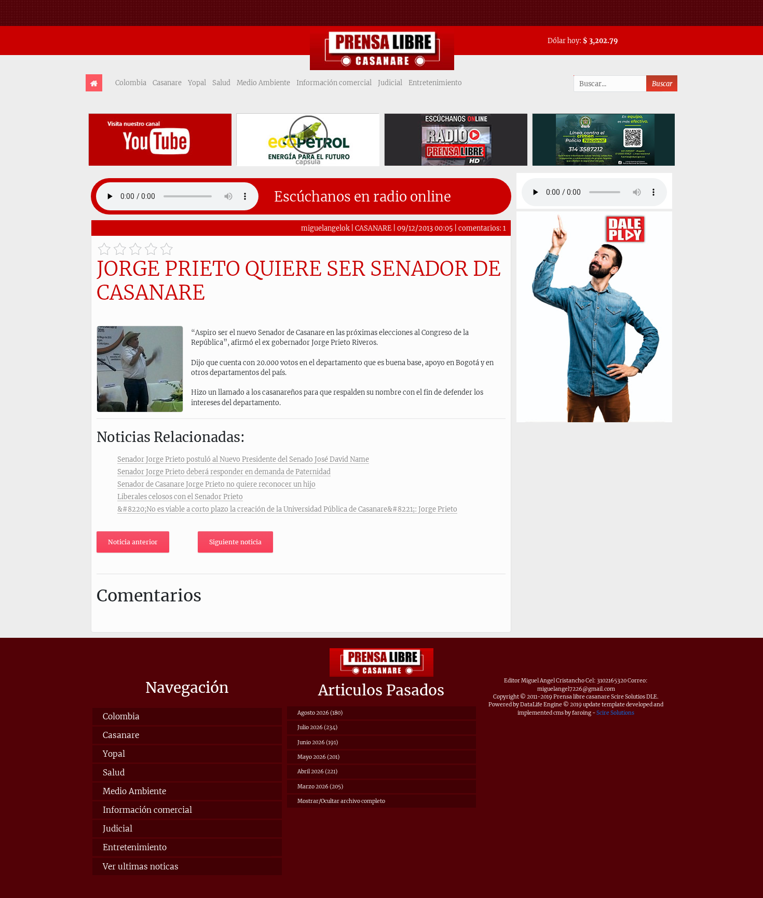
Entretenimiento (435, 82)
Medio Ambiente (263, 82)
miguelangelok (325, 228)
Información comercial (334, 82)
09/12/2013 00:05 (425, 228)
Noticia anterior (133, 542)
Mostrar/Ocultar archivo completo (341, 801)
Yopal (197, 82)
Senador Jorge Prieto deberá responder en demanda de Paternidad (224, 471)
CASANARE (373, 228)
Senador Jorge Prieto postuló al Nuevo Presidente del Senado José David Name (243, 459)
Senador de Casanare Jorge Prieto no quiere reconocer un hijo (216, 484)
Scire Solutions (615, 712)
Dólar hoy (563, 40)
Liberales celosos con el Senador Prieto (180, 496)
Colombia (130, 82)
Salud (221, 82)
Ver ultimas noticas (141, 867)
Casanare (167, 82)
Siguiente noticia (235, 542)
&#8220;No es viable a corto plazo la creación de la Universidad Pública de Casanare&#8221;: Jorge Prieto (287, 509)
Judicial (390, 82)
